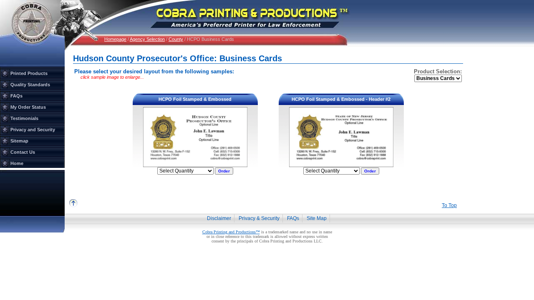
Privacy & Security (259, 218)
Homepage (115, 39)
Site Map (317, 218)
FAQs (16, 95)
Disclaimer (219, 218)
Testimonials (24, 118)
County (176, 39)
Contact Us (22, 152)
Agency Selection (147, 39)
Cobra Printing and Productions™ (231, 232)
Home (16, 163)
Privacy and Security (32, 129)
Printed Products (29, 73)
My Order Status (28, 107)
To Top (449, 205)
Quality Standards (30, 84)
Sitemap (19, 140)
